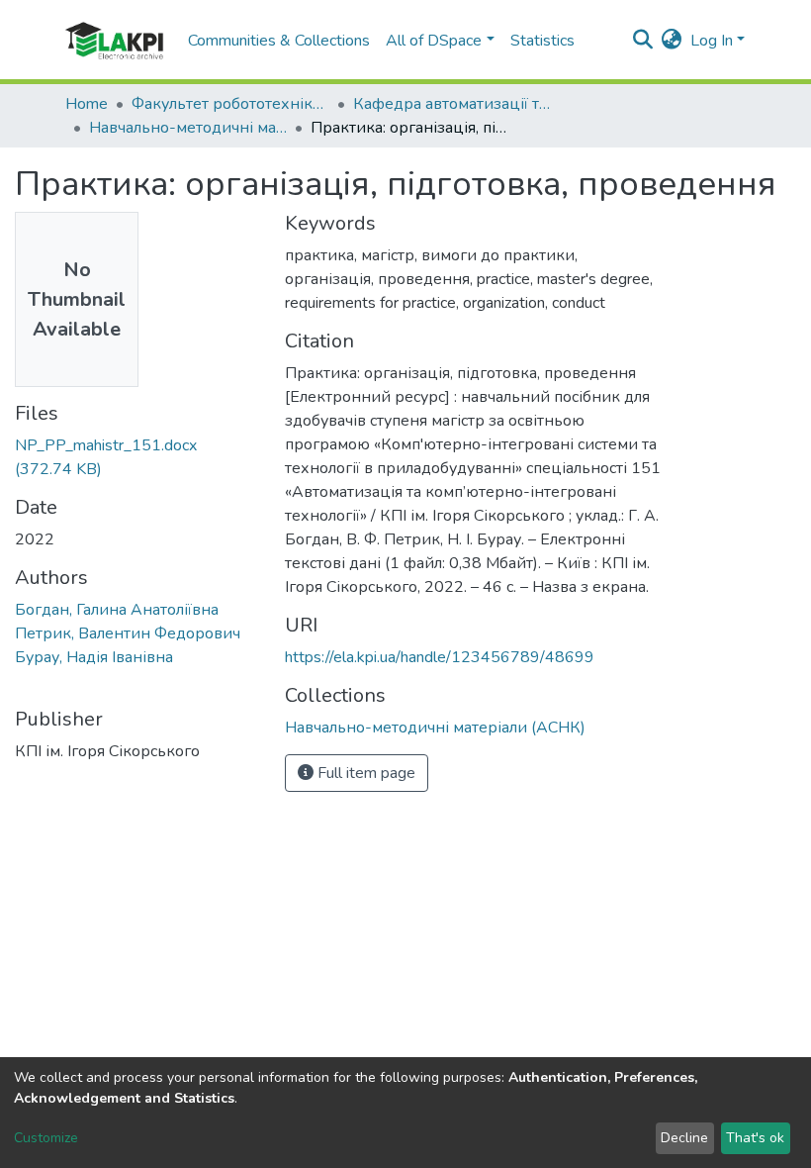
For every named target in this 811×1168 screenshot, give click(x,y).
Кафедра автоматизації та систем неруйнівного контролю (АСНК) (452, 104)
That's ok (755, 1137)
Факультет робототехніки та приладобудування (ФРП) (230, 104)
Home (86, 104)
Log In (711, 40)
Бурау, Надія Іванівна (94, 657)
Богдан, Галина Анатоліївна (117, 610)
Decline (684, 1137)
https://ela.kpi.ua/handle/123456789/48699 (439, 657)
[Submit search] (643, 40)
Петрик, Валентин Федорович (127, 633)
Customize (46, 1137)
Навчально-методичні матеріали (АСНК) (188, 128)
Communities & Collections (279, 40)
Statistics (542, 40)
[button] (672, 40)
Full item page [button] (364, 773)
